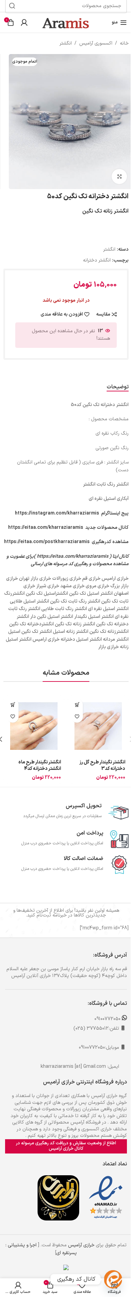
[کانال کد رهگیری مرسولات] (113, 1279)
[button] (77, 705)
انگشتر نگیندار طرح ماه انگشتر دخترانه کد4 (39, 766)
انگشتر (66, 43)
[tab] (118, 387)
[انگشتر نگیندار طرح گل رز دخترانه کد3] (98, 726)
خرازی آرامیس (81, 1245)
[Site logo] (66, 22)
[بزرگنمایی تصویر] (119, 176)
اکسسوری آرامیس (95, 43)
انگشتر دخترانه (97, 260)
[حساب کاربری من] (24, 22)
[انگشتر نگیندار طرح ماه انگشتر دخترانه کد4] (33, 726)
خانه (124, 43)
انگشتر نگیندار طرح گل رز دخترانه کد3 (102, 766)
